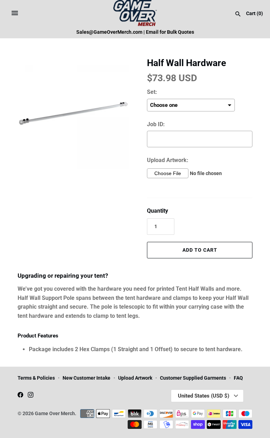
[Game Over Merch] (135, 13)
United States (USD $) (203, 396)
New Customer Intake (86, 378)
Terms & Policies (36, 378)
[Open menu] (14, 13)
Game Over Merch (55, 413)
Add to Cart (199, 250)
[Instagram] (30, 396)
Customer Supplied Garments (193, 378)
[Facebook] (20, 396)
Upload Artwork (135, 378)
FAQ (238, 378)
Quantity (157, 210)
